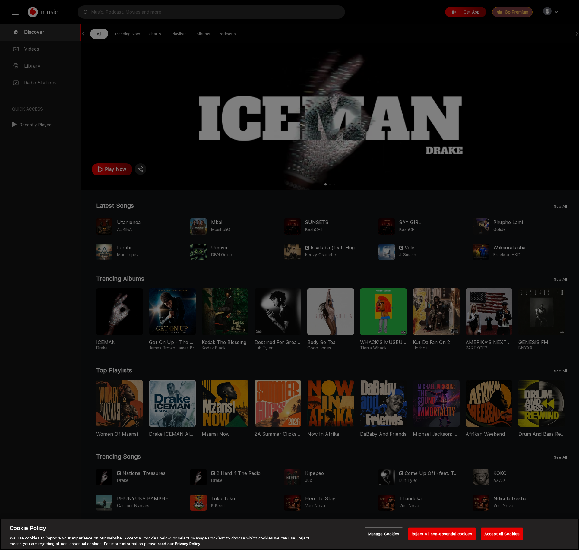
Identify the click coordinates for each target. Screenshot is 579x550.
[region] (289, 534)
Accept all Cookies (502, 534)
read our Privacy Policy (179, 544)
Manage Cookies (384, 534)
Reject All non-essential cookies (442, 534)
